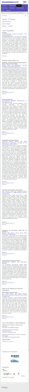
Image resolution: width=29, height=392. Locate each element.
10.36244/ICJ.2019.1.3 (9, 182)
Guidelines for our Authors (7, 341)
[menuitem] (4, 5)
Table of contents (6, 23)
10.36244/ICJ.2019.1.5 (9, 253)
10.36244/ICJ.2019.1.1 (9, 92)
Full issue (4, 26)
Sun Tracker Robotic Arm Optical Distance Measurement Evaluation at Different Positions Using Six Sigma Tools (14, 295)
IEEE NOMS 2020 (6, 327)
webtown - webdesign (4, 388)
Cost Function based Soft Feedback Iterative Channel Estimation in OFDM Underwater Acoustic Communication (14, 192)
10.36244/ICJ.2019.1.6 (9, 282)
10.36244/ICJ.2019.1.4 (9, 223)
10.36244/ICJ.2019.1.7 (9, 317)
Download (4, 55)
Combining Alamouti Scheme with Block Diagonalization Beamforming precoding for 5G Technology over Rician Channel (14, 143)
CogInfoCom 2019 (6, 332)
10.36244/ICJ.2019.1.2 (9, 133)
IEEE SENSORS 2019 (6, 337)
